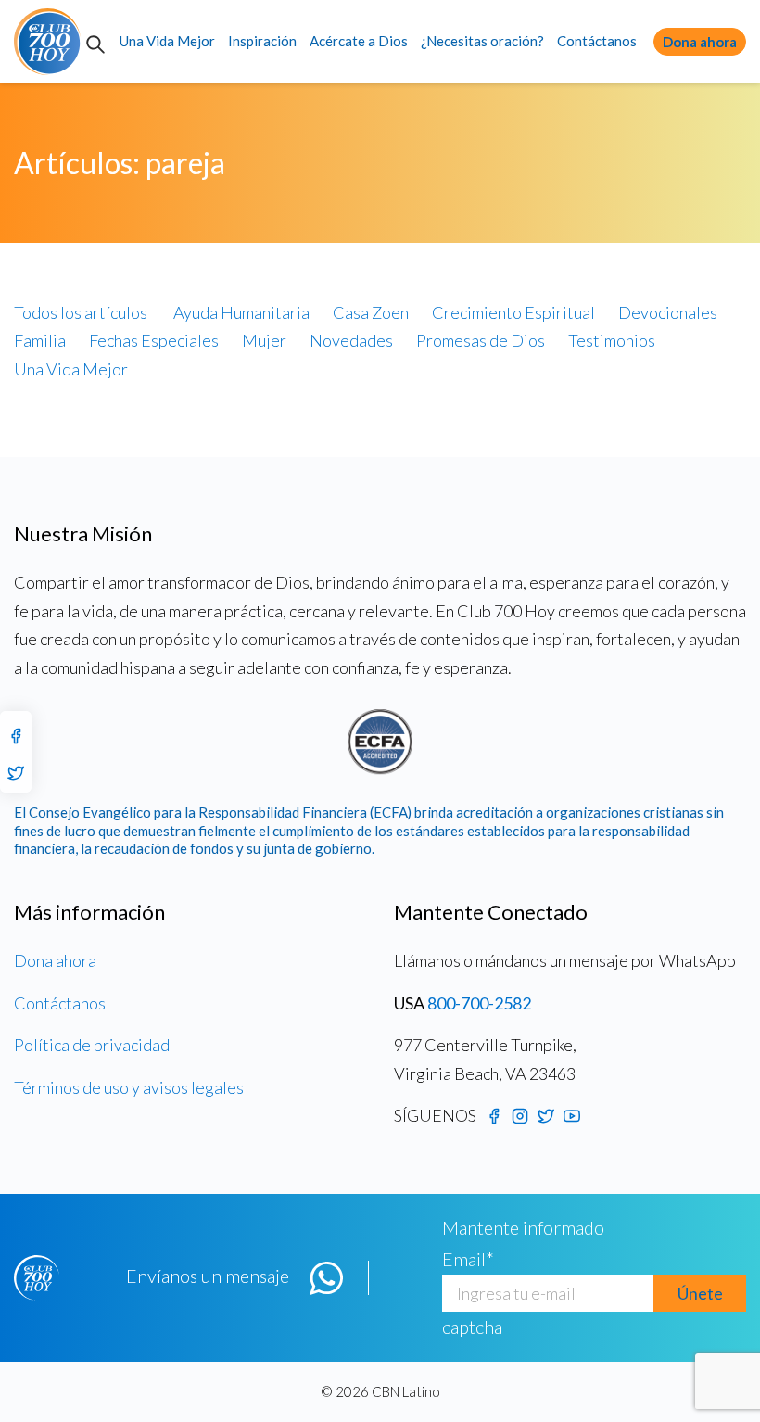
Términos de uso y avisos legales (129, 1087)
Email (468, 1259)
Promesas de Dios (480, 340)
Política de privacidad (92, 1045)
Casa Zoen (371, 312)
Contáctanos (597, 40)
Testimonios (611, 340)
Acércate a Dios (359, 40)
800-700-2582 (479, 1003)
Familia (40, 340)
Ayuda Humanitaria (241, 312)
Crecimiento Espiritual (513, 312)
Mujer (264, 340)
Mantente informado (523, 1227)
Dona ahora (700, 41)
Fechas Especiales (154, 340)
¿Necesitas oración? (482, 40)
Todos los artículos (80, 312)
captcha (472, 1326)
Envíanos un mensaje (207, 1275)
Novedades (351, 340)
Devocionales (667, 312)
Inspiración (262, 40)
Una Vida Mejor (167, 40)
